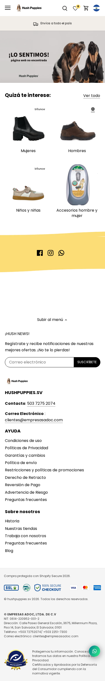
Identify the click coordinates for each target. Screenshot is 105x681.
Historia (12, 521)
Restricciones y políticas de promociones (44, 470)
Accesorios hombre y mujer (76, 212)
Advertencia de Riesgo (26, 492)
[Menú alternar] (7, 8)
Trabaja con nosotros (25, 536)
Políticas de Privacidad (26, 448)
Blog (9, 550)
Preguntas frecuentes (26, 499)
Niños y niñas (28, 210)
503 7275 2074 (41, 403)
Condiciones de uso (23, 440)
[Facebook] (40, 253)
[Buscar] (64, 8)
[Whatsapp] (61, 253)
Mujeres (28, 151)
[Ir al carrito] (86, 8)
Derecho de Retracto (25, 477)
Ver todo (91, 95)
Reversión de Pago (22, 485)
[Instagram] (50, 253)
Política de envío (21, 462)
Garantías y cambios (25, 455)
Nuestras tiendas (21, 528)
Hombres (77, 151)
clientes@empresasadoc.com (34, 420)
